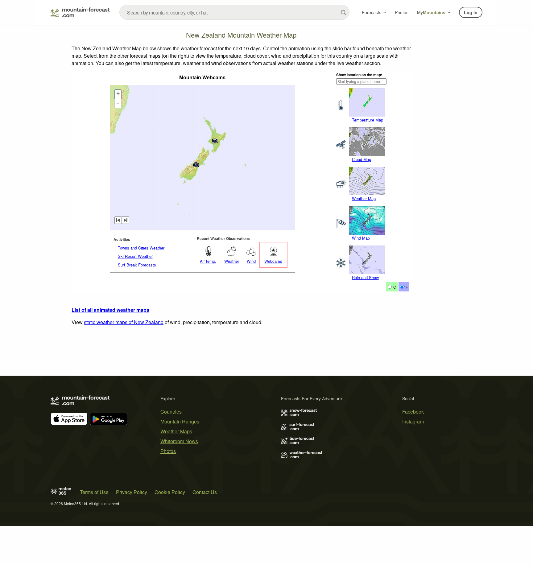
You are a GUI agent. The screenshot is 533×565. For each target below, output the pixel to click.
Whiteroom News (179, 441)
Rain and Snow (365, 277)
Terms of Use (94, 492)
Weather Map (364, 198)
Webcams (273, 261)
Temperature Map (367, 120)
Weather (231, 261)
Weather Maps (176, 431)
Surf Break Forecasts (137, 265)
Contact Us (204, 492)
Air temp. (208, 261)
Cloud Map (361, 159)
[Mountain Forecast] (80, 12)
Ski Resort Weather (135, 256)
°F (406, 287)
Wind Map (361, 238)
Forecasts (371, 12)
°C (394, 287)
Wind (251, 261)
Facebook (413, 411)
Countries (171, 411)
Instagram (413, 421)
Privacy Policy (131, 492)
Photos (401, 12)
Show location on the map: (359, 74)
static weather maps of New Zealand (123, 322)
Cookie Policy (170, 492)
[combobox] (234, 12)
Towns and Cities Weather (141, 248)
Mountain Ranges (179, 421)
